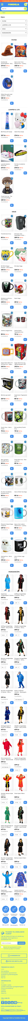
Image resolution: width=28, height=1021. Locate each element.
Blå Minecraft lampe (6, 131)
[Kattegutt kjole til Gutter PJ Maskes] (7, 715)
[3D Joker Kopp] (20, 255)
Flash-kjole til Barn (19, 793)
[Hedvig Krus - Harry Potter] (7, 545)
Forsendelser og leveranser (9, 973)
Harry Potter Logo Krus (19, 557)
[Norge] (2, 1002)
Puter (4, 21)
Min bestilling (5, 971)
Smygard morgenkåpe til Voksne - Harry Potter (20, 659)
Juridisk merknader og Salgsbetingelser (12, 986)
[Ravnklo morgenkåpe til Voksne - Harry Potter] (7, 679)
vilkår (11, 948)
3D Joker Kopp (18, 266)
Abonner (21, 943)
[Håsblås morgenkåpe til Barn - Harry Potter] (20, 715)
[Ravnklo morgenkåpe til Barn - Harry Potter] (7, 847)
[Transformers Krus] (7, 223)
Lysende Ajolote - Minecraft (5, 164)
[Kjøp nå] (12, 70)
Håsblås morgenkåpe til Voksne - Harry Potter (20, 626)
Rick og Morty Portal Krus (20, 428)
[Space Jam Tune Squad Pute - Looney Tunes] (20, 51)
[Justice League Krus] (7, 319)
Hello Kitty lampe (19, 131)
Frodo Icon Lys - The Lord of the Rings (6, 197)
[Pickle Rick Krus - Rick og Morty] (20, 448)
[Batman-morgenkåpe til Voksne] (7, 647)
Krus (3, 29)
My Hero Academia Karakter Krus (6, 492)
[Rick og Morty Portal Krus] (20, 416)
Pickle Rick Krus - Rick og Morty (20, 460)
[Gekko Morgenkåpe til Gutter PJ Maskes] (7, 814)
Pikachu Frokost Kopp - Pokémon (7, 524)
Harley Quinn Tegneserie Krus (18, 331)
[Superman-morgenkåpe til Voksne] (7, 583)
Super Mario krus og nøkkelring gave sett (20, 363)
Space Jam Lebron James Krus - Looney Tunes (20, 524)
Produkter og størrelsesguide (9, 974)
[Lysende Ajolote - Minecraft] (7, 153)
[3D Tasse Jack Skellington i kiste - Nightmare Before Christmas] (20, 223)
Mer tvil (3, 977)
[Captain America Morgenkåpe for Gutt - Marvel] (20, 879)
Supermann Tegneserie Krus (20, 395)
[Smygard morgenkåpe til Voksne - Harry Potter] (20, 647)
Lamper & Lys (6, 25)
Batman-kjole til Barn (20, 858)
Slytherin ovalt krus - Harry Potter (6, 299)
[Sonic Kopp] (20, 287)
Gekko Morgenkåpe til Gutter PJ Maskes (7, 826)
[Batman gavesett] (7, 384)
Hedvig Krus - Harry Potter (6, 557)
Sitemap (3, 991)
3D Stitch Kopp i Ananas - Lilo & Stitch (7, 266)
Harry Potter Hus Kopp (20, 492)
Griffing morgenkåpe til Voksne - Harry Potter (20, 594)
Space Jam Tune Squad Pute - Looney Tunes (20, 62)
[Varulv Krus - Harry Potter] (7, 416)
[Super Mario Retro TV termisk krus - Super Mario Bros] (7, 352)
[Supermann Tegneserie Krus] (20, 384)
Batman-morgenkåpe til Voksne (7, 659)
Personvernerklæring (7, 988)
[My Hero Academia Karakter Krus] (7, 481)
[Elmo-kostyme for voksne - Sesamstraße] (7, 747)
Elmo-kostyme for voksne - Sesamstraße (7, 758)
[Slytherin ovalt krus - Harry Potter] (7, 287)
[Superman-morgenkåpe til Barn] (7, 879)
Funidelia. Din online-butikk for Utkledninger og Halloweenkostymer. (13, 4)
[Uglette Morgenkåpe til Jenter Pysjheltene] (20, 747)
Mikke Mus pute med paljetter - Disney (6, 95)
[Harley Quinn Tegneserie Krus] (20, 319)
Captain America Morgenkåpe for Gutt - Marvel (20, 891)
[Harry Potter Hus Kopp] (20, 481)
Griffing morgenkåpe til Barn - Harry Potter (7, 626)
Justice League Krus (6, 330)
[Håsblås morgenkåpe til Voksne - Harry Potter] (20, 615)
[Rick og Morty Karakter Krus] (7, 448)
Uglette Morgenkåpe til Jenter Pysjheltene (20, 758)
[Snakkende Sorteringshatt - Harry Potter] (7, 51)
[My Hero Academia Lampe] (20, 153)
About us (3, 993)
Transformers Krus (6, 234)
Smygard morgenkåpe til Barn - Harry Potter (20, 826)
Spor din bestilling (15, 961)
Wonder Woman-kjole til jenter (7, 794)
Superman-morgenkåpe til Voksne (7, 594)
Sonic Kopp (17, 298)
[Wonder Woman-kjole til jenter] (7, 782)
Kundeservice (15, 955)
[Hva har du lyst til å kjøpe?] (2, 4)
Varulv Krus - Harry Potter (6, 428)
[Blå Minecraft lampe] (7, 121)
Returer (3, 976)
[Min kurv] (25, 4)
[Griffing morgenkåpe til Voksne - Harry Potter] (20, 583)
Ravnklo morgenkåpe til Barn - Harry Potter (7, 858)
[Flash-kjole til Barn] (20, 782)
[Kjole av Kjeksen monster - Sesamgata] (20, 679)
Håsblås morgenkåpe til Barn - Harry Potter (20, 726)
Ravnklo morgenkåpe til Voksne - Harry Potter (7, 691)
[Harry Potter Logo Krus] (20, 545)
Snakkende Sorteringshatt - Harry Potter (7, 62)
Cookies (3, 990)
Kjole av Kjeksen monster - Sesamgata (20, 691)
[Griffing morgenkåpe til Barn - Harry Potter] (7, 615)
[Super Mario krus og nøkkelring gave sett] (20, 352)
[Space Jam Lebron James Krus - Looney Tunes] (20, 513)
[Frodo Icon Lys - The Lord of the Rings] (7, 185)
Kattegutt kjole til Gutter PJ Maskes (6, 726)
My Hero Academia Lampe (19, 164)
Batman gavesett (6, 395)
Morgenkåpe (6, 33)
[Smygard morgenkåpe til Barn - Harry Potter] (20, 814)
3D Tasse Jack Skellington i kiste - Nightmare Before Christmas (19, 234)
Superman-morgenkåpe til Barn (6, 891)
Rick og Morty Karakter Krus (5, 460)
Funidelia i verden (6, 985)
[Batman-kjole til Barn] (20, 847)
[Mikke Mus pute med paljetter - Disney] (7, 83)
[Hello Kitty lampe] (20, 121)
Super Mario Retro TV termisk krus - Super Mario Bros (7, 363)
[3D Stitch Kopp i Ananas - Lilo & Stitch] (7, 255)
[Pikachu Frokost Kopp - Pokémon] (7, 513)
